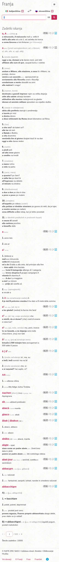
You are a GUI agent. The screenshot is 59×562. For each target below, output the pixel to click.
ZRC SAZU (14, 551)
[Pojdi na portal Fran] (55, 33)
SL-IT (46, 249)
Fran (28, 559)
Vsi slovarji (6, 559)
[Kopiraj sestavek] (50, 33)
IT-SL (46, 33)
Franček (38, 559)
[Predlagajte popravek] (53, 33)
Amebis (38, 551)
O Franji (18, 559)
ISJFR (6, 551)
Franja (7, 4)
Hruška (5, 554)
